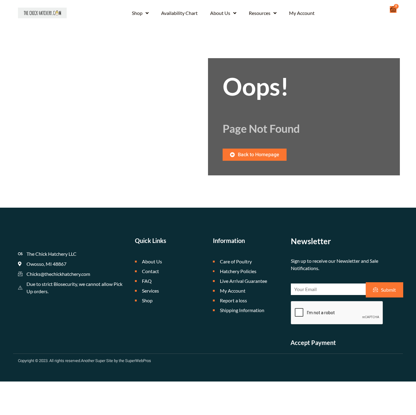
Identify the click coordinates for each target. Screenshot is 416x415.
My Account (302, 13)
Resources (259, 13)
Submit (388, 290)
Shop (137, 13)
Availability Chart (179, 13)
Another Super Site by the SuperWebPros (116, 361)
